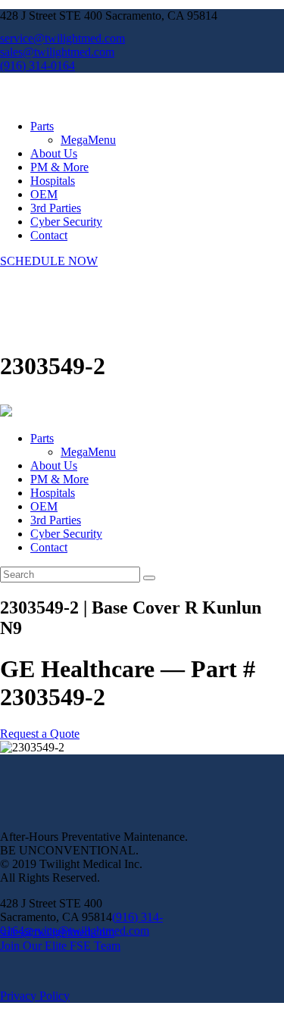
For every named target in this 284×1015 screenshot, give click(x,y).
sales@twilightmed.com (57, 932)
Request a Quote (40, 733)
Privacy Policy (35, 995)
